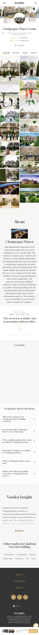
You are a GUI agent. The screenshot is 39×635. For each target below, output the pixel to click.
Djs (28, 559)
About (25, 53)
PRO (22, 314)
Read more (19, 531)
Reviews (16, 53)
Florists (33, 559)
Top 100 (16, 41)
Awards (34, 53)
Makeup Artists (8, 559)
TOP (27, 314)
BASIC (12, 314)
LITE (17, 314)
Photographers (9, 554)
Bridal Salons (19, 559)
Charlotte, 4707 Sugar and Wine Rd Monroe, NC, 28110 (19, 33)
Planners (32, 554)
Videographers (22, 554)
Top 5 (16, 38)
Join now (33, 631)
